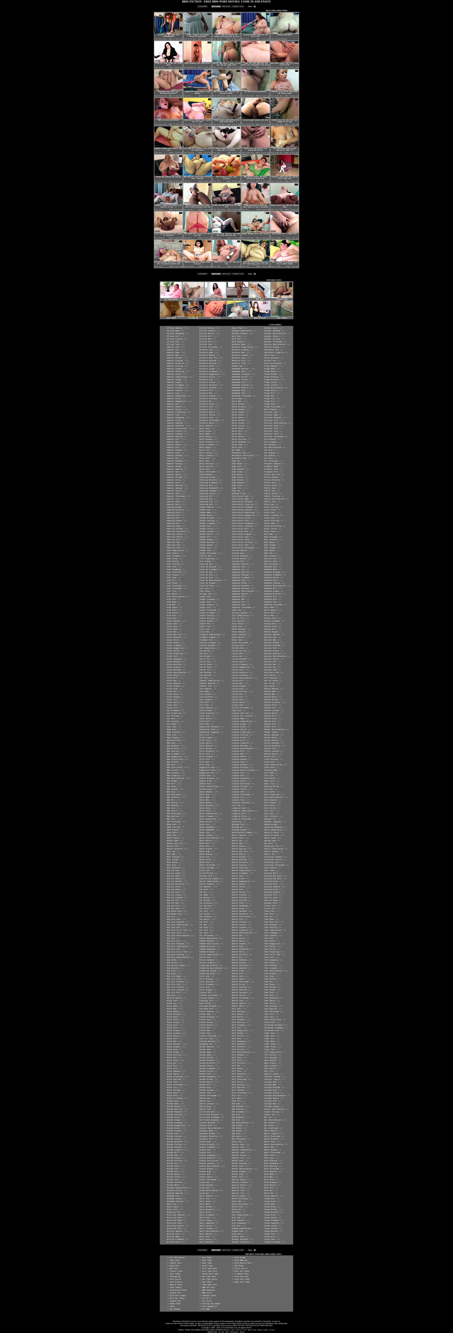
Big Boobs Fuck (174, 914)
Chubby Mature (206, 534)
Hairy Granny (205, 1220)
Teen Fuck (269, 957)
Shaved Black (270, 697)
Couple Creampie (207, 613)
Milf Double (237, 1033)
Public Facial (271, 494)
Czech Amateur (206, 708)
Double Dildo (205, 781)
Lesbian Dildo (239, 727)
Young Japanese (271, 1223)
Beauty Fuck (173, 846)
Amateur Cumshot (175, 391)
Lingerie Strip (239, 816)
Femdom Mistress (207, 947)
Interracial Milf (240, 529)
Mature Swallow (239, 990)
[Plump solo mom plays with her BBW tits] (226, 204)
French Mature (206, 1025)
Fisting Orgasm (206, 998)
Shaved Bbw (269, 694)
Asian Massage (174, 670)
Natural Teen (238, 1191)
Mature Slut (237, 974)
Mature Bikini (239, 854)
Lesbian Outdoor (240, 765)
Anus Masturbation (176, 597)
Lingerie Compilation (242, 811)
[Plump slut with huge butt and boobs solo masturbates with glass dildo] (255, 62)
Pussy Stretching (272, 526)
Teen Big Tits (271, 922)
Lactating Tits (239, 651)
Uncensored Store (178, 1290)
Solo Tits (269, 811)
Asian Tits (172, 708)
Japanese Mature (240, 594)
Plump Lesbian (271, 385)
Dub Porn (260, 299)
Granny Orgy (205, 1172)
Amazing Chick (174, 513)
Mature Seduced (239, 968)
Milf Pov (236, 1066)
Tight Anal (269, 1033)
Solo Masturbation (273, 797)
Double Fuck (205, 784)
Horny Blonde (238, 404)
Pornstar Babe (271, 415)
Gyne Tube (207, 1263)
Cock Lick (204, 589)
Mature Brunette (240, 862)
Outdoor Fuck (270, 328)
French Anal (205, 1014)
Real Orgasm (270, 556)
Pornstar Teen (271, 434)
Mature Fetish (239, 892)
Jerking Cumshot (240, 613)
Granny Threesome (207, 1180)
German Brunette (207, 1063)
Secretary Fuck (271, 673)
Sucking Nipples (272, 892)
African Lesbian (175, 339)
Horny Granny (238, 423)
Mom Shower (237, 1131)
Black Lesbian (174, 1033)
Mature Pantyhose (240, 949)
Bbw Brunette (173, 749)
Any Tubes (207, 1258)
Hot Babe (236, 450)
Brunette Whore (206, 423)
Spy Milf (268, 843)
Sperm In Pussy (271, 835)
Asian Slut (172, 700)
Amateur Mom (173, 442)
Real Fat (268, 553)
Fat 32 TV (207, 1298)
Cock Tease (204, 591)
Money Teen (237, 1142)
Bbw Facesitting (175, 759)
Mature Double (239, 884)
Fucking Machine (207, 1041)
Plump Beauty (270, 372)
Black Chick (173, 1020)
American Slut (174, 545)
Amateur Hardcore (175, 426)
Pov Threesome (271, 461)
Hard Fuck (236, 339)
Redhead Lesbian (272, 583)
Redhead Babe (270, 570)
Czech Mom (204, 724)
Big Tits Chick (174, 979)
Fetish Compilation (208, 955)
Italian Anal (238, 553)
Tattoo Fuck (270, 906)
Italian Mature (239, 559)
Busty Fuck (204, 450)
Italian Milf (238, 561)
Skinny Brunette (272, 746)
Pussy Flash (270, 510)
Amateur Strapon (175, 477)
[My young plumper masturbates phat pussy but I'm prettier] (226, 147)
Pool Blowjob (270, 410)
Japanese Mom (238, 599)
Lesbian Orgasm (239, 759)
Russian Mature (271, 659)
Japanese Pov (238, 602)
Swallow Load (270, 898)
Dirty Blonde (205, 749)
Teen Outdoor (270, 979)
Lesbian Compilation (242, 721)
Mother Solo (237, 1177)
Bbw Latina (172, 770)
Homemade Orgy (239, 391)
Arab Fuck (171, 610)
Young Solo (269, 1237)
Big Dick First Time (177, 952)
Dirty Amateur (206, 746)
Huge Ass (236, 461)
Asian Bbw (171, 632)
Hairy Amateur (206, 1196)
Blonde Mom (172, 1155)
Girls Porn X (241, 1269)
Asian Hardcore (174, 664)
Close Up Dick (206, 575)
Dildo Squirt (205, 743)
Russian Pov (270, 667)
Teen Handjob (270, 966)
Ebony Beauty (205, 803)
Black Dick (172, 1025)
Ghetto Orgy (205, 1107)
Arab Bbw (171, 605)
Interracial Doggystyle (243, 515)
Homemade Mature (240, 388)
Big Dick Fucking (175, 955)
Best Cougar (173, 860)
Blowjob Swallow (175, 1193)
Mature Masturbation (242, 933)
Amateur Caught (174, 369)
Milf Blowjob (238, 1020)
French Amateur (206, 1012)
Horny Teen (237, 445)
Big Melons (172, 963)
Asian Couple (173, 643)
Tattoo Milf (270, 909)
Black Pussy (173, 1060)
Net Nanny (258, 1330)
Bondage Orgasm (174, 1199)
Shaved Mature (271, 713)
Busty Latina (205, 453)
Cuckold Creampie (207, 643)
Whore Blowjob (271, 1139)
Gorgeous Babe (206, 1131)
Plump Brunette (271, 380)
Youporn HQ (175, 1301)
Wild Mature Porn (243, 1263)
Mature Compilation (241, 871)
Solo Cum (268, 789)
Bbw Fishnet (173, 762)
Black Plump (173, 1052)
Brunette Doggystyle (209, 374)
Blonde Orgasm (174, 1158)
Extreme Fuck (205, 876)
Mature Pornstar (240, 955)
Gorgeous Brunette (208, 1136)
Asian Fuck (172, 656)
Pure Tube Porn (209, 1271)
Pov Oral (268, 450)
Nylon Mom (236, 1201)
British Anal (173, 1234)
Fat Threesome (206, 936)
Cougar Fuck (205, 602)
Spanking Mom (270, 825)
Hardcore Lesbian (240, 350)
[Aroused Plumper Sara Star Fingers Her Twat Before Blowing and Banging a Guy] (168, 261)
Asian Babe (172, 629)
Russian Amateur (272, 635)
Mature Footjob (239, 900)
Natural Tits (238, 1193)
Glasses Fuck (205, 1126)
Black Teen (172, 1082)
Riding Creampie (272, 621)
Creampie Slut (206, 640)
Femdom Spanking (207, 949)
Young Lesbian (271, 1229)
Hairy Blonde (205, 1207)
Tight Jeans (270, 1044)
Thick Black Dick (272, 1020)
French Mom (204, 1031)
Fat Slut (203, 930)
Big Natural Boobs (176, 966)
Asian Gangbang (174, 659)
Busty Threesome (207, 472)
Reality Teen (270, 561)
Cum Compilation (207, 648)
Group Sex (204, 1193)
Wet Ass (268, 1117)
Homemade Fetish (240, 380)
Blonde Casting (174, 1115)
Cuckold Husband (207, 646)
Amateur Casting (175, 366)
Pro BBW (206, 1309)
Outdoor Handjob (272, 331)
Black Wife (172, 1096)
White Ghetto (270, 1131)
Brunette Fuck (206, 380)
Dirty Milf (204, 759)
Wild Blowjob (270, 1182)
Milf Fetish (237, 1036)
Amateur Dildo (174, 399)
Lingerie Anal (239, 808)
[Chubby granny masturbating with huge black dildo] (226, 119)
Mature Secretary (240, 966)
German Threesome (207, 1096)
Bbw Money (171, 787)
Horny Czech (237, 415)
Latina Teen (237, 705)
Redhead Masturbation (274, 586)
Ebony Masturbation (208, 838)
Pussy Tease (270, 532)
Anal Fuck (171, 567)
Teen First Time (272, 955)
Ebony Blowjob (206, 806)
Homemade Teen (239, 393)
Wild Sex (268, 1191)
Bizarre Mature (174, 998)
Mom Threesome (239, 1139)
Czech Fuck (204, 716)
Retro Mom (269, 616)
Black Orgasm (173, 1047)
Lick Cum (236, 806)
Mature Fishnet (239, 895)
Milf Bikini (237, 1017)
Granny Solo (205, 1174)
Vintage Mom (270, 1104)
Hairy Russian (206, 1242)
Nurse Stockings (240, 1199)
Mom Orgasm (237, 1126)
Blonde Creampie (175, 1123)
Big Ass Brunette (175, 884)
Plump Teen (269, 404)
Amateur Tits (173, 499)
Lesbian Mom (237, 754)
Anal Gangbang (174, 570)
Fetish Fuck (205, 957)
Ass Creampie (173, 711)
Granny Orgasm (206, 1169)
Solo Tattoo (270, 808)
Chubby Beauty (206, 515)
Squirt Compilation (273, 849)
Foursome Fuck (206, 1009)
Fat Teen (203, 933)
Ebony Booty (205, 808)
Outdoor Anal (238, 1237)
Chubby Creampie (207, 523)
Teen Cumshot (270, 936)
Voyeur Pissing (271, 1112)
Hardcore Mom (238, 353)
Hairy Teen (237, 328)
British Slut (205, 342)
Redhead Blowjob (272, 572)
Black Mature (173, 1036)
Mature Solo (237, 976)
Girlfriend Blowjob (208, 1115)
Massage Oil (237, 827)
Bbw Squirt (172, 811)
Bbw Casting (173, 751)
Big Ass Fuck (173, 892)
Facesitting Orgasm (208, 879)
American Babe (174, 526)
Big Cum (170, 938)
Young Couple (270, 1218)
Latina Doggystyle (241, 667)
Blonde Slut (173, 1169)
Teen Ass (268, 917)
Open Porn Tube (242, 1282)
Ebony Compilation (208, 814)
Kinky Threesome (240, 643)
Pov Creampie (270, 442)
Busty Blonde (205, 439)
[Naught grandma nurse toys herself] (255, 232)
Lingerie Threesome (241, 819)
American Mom (173, 542)
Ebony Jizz (204, 833)
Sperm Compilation (273, 830)
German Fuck (205, 1074)
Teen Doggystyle (272, 944)
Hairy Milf (204, 1237)
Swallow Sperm (271, 900)
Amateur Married (175, 437)
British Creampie (175, 1239)
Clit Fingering (206, 559)
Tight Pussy (270, 1047)
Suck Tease (269, 871)
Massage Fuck (238, 825)
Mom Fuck (236, 1120)
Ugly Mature (270, 1069)
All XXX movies (171, 299)
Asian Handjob (174, 662)
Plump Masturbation (273, 388)
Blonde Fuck (173, 1134)
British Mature (206, 334)
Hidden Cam (237, 366)
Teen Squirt (270, 1001)
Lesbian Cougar (239, 724)
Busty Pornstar (206, 464)
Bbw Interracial (175, 768)
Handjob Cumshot (240, 334)
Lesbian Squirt (239, 781)
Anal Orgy (171, 578)
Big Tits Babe (174, 976)
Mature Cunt (237, 876)
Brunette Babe (206, 353)
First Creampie (206, 985)
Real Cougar (270, 548)
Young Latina (270, 1226)
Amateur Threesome (176, 496)
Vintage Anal (270, 1082)
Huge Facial (237, 477)
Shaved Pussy (270, 719)
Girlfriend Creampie (209, 1117)
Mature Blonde (239, 857)
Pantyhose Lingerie (273, 353)
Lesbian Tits (238, 797)
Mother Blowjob (239, 1163)
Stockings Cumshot (273, 857)
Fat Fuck (203, 911)
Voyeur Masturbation (274, 1109)
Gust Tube (207, 1260)
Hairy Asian (205, 1201)
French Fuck (205, 1020)
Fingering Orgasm (207, 971)
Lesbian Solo (238, 776)
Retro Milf (269, 613)
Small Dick (269, 781)
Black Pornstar (174, 1055)
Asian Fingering (175, 654)
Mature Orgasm (239, 944)
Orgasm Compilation (241, 1229)
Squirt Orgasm (271, 852)
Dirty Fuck (204, 754)
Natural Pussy (239, 1188)
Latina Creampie (240, 664)
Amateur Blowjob (175, 361)
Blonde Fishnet (174, 1131)
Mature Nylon (238, 941)
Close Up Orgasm (207, 583)
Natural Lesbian (240, 1182)
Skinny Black (270, 738)
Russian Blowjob (272, 646)
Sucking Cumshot (272, 887)
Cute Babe (204, 692)
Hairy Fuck (204, 1218)
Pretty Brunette (272, 480)
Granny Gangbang (207, 1155)
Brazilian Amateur (176, 1215)
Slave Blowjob (271, 759)
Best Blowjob (173, 857)
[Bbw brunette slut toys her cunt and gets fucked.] (226, 90)
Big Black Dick (174, 911)
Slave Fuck (269, 762)
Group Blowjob (206, 1185)
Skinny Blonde (271, 740)
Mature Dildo (238, 879)
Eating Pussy (205, 789)
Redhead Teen (270, 602)
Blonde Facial (174, 1128)
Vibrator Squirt (272, 1079)
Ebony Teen (204, 862)
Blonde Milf (173, 1153)
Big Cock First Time (177, 930)
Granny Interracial (208, 1161)
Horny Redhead (239, 442)
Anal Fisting (173, 564)
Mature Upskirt (239, 1003)
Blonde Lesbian (174, 1147)
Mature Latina (239, 925)
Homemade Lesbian (240, 385)
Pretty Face (270, 483)
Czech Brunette (206, 713)
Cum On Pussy (205, 667)
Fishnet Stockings (208, 995)
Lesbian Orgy (238, 762)
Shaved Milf (270, 716)
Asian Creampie (174, 646)
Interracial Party (241, 540)
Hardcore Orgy (239, 358)
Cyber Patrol (236, 1330)
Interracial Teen (240, 545)
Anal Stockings (174, 586)
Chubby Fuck (205, 526)
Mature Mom (237, 936)
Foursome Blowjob (207, 1006)
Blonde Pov (172, 1163)
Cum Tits (203, 678)
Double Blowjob (206, 778)
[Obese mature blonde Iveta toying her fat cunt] (197, 119)
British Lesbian (207, 331)
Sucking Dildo (271, 890)
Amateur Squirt (174, 475)
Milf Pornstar (239, 1063)
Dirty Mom (204, 762)
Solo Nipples (270, 800)
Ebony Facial (205, 822)
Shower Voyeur (271, 732)
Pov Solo (268, 458)
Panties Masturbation (274, 344)
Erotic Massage (206, 868)
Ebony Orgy (204, 852)
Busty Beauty (205, 437)
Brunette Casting (207, 363)
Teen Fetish (270, 949)
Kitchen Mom (237, 648)
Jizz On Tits (238, 618)
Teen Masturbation (273, 971)
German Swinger (206, 1090)
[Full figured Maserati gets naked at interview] (168, 232)
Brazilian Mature (175, 1226)
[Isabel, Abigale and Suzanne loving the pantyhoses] (197, 33)
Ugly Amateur (270, 1060)
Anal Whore (172, 594)
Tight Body (269, 1041)
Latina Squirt (239, 702)
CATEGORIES (202, 6)
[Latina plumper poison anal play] (255, 119)
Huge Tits (236, 488)
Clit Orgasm (205, 561)
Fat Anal (203, 890)
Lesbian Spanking (240, 778)
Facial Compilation (208, 881)
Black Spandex (174, 1071)
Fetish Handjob (206, 960)
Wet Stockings (271, 1128)
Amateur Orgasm (174, 450)
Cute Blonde (205, 694)
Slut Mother (270, 778)
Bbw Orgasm (172, 789)
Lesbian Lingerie (240, 743)
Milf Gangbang (239, 1041)
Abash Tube (175, 1304)
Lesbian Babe (238, 719)
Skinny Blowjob (271, 743)
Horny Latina (238, 426)
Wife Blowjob (270, 1161)
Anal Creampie (174, 556)
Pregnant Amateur (272, 464)
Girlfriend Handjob (208, 1120)
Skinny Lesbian (271, 751)
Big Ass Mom (173, 903)
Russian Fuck (270, 648)
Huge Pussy (237, 486)
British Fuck (173, 1242)
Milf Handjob (238, 1044)
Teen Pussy (269, 985)
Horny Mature (238, 429)
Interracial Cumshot (242, 510)
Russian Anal (270, 637)
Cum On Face (205, 662)
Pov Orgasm (269, 453)
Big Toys (171, 995)
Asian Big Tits (174, 635)
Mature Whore (238, 1006)
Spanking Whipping (273, 827)
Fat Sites (207, 1301)
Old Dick (236, 1212)
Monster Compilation (242, 1150)
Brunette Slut (206, 407)
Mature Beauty (239, 846)
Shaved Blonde (271, 700)
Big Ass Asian (174, 873)
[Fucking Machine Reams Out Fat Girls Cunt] (255, 33)
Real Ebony (269, 551)
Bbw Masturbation (175, 778)
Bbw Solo (171, 808)
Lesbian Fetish (239, 730)
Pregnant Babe (271, 467)
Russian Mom (270, 664)
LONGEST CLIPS (237, 6)
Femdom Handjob (206, 941)
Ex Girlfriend (206, 873)
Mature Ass (237, 841)
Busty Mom (204, 461)
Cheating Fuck (206, 486)
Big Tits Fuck (174, 985)
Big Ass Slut (173, 906)
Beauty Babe (173, 841)
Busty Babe (204, 434)
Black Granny (173, 1031)
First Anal (204, 976)
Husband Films (239, 494)
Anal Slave (172, 583)
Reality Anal (270, 559)
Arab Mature (173, 613)
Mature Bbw (237, 843)
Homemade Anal (239, 372)
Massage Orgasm (239, 830)
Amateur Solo (173, 472)
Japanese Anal (239, 567)
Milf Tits (236, 1096)
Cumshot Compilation (209, 681)
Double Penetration (208, 787)
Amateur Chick (174, 374)
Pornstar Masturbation (275, 423)
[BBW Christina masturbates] (168, 119)
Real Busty (269, 542)
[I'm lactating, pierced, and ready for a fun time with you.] (226, 232)
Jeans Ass (236, 610)
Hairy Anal (204, 1199)
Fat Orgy (203, 928)
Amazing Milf (173, 518)
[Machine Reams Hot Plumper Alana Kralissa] (197, 261)
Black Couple (173, 1022)
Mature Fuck (237, 903)
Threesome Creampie (273, 1028)
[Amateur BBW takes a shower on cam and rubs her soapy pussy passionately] (226, 62)
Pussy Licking (271, 515)
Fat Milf (203, 922)
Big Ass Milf (173, 900)
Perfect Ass (270, 361)
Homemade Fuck (239, 382)
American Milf (174, 540)
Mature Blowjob (239, 860)
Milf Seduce (237, 1069)
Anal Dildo (172, 559)
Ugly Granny (270, 1063)
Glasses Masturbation (210, 1128)
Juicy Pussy (237, 624)
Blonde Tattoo (174, 1177)
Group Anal (204, 1182)
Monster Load (238, 1153)
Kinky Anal (237, 627)
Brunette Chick (206, 366)
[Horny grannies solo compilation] (197, 62)
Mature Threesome (240, 998)
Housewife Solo (239, 458)
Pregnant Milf (271, 472)
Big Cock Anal (174, 919)
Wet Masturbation (272, 1120)
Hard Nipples (238, 342)
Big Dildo (171, 960)
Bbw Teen (171, 819)
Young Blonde (270, 1210)
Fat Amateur (205, 887)
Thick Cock (269, 1022)
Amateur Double (174, 407)
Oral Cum (236, 1218)
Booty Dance (173, 1207)
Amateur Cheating (175, 372)
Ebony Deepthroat (207, 819)
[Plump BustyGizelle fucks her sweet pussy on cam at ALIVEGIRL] (255, 204)
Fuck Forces (215, 318)
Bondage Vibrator (175, 1201)
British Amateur (175, 1231)
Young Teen (269, 1239)
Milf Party (237, 1060)
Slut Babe (269, 773)
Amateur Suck (173, 483)
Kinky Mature (238, 637)
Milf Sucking (238, 1085)
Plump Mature (270, 391)
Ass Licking (173, 721)
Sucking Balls (271, 873)
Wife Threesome (271, 1169)
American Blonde (175, 529)
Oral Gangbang (239, 1223)
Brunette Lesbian (207, 388)
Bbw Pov (170, 800)
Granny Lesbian (206, 1163)
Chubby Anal (205, 510)
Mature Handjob (239, 911)
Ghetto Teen (205, 1109)
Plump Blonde (270, 374)
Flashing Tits (206, 1001)
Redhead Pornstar (272, 594)
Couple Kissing (206, 618)
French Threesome (207, 1036)
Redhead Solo (270, 599)
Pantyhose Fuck (271, 350)
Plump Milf (269, 393)
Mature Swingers (240, 993)
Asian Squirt (173, 702)
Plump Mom (269, 396)
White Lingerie (271, 1134)
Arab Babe (171, 602)
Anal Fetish (173, 561)
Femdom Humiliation (208, 944)
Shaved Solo (270, 721)
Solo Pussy (269, 806)
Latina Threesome (240, 708)
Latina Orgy (237, 689)
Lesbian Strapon (240, 787)
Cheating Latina (207, 494)
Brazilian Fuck (174, 1223)
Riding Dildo (270, 627)
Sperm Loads (270, 838)
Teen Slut (269, 993)
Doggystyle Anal (207, 768)
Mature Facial (239, 887)
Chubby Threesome (207, 553)
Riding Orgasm (271, 632)
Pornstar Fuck (271, 420)
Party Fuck (269, 355)
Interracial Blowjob (242, 502)
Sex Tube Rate (209, 1277)
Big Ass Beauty (174, 879)
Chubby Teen (205, 551)
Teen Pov (268, 982)
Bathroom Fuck (174, 740)
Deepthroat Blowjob (208, 727)
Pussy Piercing (271, 521)
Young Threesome (272, 1242)
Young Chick (270, 1215)
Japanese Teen (239, 605)
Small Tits (269, 784)
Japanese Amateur (240, 564)
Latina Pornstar (240, 692)
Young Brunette (271, 1212)
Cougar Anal (205, 597)
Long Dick (236, 822)
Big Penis (171, 971)
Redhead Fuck (270, 580)
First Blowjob (206, 979)
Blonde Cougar (174, 1120)
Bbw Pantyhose (174, 795)
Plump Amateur (271, 366)
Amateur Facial (174, 410)
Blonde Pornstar (175, 1161)
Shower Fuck (270, 727)
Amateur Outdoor (175, 456)
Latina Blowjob (239, 659)
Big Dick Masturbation (178, 957)
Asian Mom (171, 681)
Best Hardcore (174, 868)
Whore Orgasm (270, 1150)
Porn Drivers (237, 318)
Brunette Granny (207, 382)
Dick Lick (204, 735)
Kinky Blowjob (239, 629)
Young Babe (269, 1204)
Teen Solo (269, 995)
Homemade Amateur (240, 369)
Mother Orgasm (239, 1172)
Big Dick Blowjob (175, 944)
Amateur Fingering (176, 412)
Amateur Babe (173, 353)
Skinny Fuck (270, 749)
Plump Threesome (272, 407)
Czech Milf (204, 721)
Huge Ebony (237, 475)
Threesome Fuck (271, 1031)
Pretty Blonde (271, 477)
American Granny (175, 534)
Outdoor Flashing (240, 1242)
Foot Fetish (205, 1003)
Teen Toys (269, 1017)
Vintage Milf (270, 1101)
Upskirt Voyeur (271, 1074)
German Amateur (206, 1047)
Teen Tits (269, 1014)
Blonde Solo (173, 1172)
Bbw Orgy (171, 792)
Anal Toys (171, 591)
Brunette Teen (206, 418)
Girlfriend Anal (207, 1112)
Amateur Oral (173, 448)
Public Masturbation (274, 499)
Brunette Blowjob (207, 361)
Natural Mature (239, 1185)
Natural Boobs (239, 1180)
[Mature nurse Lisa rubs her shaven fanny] (284, 204)
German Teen (205, 1093)
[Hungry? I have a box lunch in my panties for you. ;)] (168, 204)
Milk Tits (236, 1101)
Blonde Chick (173, 1117)
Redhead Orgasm (271, 591)
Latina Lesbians (240, 675)
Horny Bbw (236, 401)
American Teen (174, 548)
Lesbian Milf (238, 751)
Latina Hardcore (240, 673)
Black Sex (171, 1063)
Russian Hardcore (272, 654)
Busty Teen (204, 469)
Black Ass (171, 1003)
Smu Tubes (207, 1282)
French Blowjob (206, 1017)
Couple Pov (204, 624)
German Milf (205, 1085)
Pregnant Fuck (271, 469)
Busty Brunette (206, 442)
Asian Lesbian (174, 667)
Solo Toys (269, 814)
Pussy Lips (269, 518)
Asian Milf (172, 678)
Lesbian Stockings (241, 784)
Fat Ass (203, 892)
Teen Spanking (271, 998)
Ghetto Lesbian (206, 1104)
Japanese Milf (239, 597)
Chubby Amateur (206, 507)
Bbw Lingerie (173, 776)
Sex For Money (271, 681)
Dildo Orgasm (205, 738)
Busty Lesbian (206, 456)
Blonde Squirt (174, 1174)
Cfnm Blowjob (205, 475)
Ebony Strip (205, 860)
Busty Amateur (206, 426)
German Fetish (206, 1071)
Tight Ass (269, 1039)
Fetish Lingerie (207, 963)
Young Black (270, 1207)
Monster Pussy (239, 1155)
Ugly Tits (269, 1071)
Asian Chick (173, 640)
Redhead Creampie (272, 575)
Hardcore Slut (239, 361)
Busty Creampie (206, 445)
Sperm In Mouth (271, 833)
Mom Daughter (238, 1117)
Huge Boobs (237, 464)
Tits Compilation (272, 1052)
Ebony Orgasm (205, 849)
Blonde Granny (174, 1139)
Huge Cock (236, 467)
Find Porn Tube (242, 1279)
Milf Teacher (238, 1090)
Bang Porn (237, 299)
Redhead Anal (270, 567)
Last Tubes (171, 318)
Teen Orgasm (270, 974)
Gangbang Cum (205, 1044)
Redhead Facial (271, 578)
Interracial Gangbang (242, 523)
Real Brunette (271, 540)
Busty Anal (204, 429)
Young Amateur (271, 1196)
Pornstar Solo (271, 431)
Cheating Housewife (208, 488)
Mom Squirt (237, 1136)
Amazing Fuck (173, 515)
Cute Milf (204, 702)
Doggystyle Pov (206, 773)
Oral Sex (236, 1226)
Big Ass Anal (173, 871)
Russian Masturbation (274, 656)
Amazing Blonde (174, 507)
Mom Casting (237, 1109)
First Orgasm (205, 990)
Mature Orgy (237, 947)
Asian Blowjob (174, 637)
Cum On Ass (204, 659)
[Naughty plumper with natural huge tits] (168, 147)
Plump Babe (269, 369)
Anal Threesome (174, 589)
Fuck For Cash (206, 1039)
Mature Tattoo (239, 995)
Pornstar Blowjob (272, 418)
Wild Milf (269, 1188)
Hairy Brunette (206, 1210)
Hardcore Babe (239, 344)
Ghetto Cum (204, 1101)
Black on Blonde (175, 1098)
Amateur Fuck (173, 415)
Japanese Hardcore (241, 589)
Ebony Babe (204, 797)
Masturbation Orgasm (242, 833)
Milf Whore (237, 1098)
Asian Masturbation (176, 673)
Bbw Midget (172, 781)
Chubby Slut (205, 548)
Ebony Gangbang (206, 827)
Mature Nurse (238, 938)
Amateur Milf (173, 439)
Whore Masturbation (273, 1145)
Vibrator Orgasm (272, 1077)
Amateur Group (174, 420)
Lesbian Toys (238, 800)
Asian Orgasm (173, 686)
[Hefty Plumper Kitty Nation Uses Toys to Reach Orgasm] (284, 261)
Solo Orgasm (270, 803)
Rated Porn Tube (210, 1274)
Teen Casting (270, 928)
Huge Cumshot (238, 469)
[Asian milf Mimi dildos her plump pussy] (168, 62)
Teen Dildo (269, 941)
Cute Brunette (206, 697)
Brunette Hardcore (208, 385)
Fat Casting (205, 906)
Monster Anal (238, 1145)
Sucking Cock (270, 884)
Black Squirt (173, 1074)
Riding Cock (270, 618)
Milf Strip (237, 1082)
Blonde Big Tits (175, 1109)
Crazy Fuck (204, 629)
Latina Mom (237, 683)
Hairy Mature (205, 1234)
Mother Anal (237, 1161)
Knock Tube (207, 1266)
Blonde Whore (173, 1185)
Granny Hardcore (207, 1158)
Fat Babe (203, 895)
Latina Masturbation (242, 678)
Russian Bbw (270, 640)
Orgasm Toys (237, 1231)
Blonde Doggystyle (176, 1126)
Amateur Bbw (173, 355)
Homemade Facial (240, 377)
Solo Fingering (271, 795)
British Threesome (208, 347)
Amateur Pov (173, 458)
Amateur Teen (173, 494)
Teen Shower (270, 990)
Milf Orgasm (237, 1055)
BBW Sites (207, 1293)
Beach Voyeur (173, 838)
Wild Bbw (268, 1177)
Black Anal (172, 1001)
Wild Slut (269, 1193)
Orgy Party (237, 1234)
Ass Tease (171, 724)
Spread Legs (270, 841)
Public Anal (270, 488)
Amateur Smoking (175, 469)
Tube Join (193, 299)
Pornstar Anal (271, 412)
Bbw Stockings (174, 814)
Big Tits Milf (174, 993)
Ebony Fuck (204, 825)
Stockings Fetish (272, 860)
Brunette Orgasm (207, 396)
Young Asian (270, 1201)
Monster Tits (238, 1158)
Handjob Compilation (242, 331)
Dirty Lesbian (206, 757)
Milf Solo (236, 1071)
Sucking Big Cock (272, 876)
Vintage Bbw (270, 1085)
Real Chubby (270, 545)
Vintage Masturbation (274, 1096)
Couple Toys (205, 627)
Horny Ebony (237, 418)
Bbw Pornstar (173, 797)
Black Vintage (174, 1090)
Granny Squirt (206, 1177)
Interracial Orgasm (241, 534)
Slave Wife (269, 768)
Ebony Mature (205, 841)
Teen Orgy (269, 976)
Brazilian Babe (174, 1220)
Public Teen (270, 502)
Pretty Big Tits (272, 475)
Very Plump (240, 1258)
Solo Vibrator (271, 816)
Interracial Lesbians (242, 526)
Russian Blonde (271, 643)
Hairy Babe (204, 1204)
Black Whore (173, 1093)
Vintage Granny (271, 1093)
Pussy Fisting (271, 507)
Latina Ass (237, 656)
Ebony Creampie (206, 816)
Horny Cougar (238, 412)
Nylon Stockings (240, 1204)
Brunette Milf (206, 391)
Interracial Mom (240, 532)
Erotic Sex (204, 871)
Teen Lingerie (271, 968)
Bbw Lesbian (173, 773)
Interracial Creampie (242, 507)
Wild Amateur (270, 1172)
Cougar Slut (205, 608)
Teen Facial (270, 947)
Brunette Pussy (206, 404)
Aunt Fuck (171, 727)
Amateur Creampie (175, 385)
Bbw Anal (171, 743)
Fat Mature (204, 919)
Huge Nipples (238, 483)
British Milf (205, 336)
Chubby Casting (206, 521)
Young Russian (271, 1231)
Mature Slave (238, 971)
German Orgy (205, 1088)
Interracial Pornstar (242, 542)
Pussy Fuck (269, 513)
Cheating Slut (206, 502)
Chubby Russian (206, 542)
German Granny (206, 1079)
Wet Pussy (269, 1126)
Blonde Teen (173, 1180)
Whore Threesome (272, 1153)
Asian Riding (173, 697)
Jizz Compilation (240, 616)
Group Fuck (204, 1188)
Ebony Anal (204, 795)
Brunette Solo (206, 410)
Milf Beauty (237, 1014)
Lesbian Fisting (240, 735)
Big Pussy (171, 974)
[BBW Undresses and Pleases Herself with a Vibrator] (197, 175)
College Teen (205, 594)
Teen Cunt (269, 938)
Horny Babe (237, 399)
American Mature (175, 537)
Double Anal (205, 776)
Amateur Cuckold (175, 388)
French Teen (205, 1033)
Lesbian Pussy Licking (243, 770)
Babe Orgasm (173, 738)
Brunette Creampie (208, 372)
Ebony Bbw (204, 800)
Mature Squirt (239, 979)
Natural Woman (239, 1196)
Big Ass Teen (173, 909)
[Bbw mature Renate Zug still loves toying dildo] (284, 62)
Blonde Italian (174, 1145)
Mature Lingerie (240, 930)
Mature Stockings (240, 982)
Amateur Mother (174, 445)
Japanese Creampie (241, 578)
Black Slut (172, 1066)
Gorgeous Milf (206, 1139)
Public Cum (269, 491)
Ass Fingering (174, 713)
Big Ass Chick (174, 887)
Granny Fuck (205, 1153)
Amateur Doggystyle (176, 401)
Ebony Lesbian (206, 835)
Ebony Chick (205, 811)
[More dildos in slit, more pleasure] (226, 175)
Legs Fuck (236, 711)
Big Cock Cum (173, 928)
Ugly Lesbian (270, 1066)
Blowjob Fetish (174, 1191)
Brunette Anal (206, 350)
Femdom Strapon (206, 952)
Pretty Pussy (270, 486)
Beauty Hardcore (175, 849)
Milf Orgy (236, 1058)
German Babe (205, 1052)
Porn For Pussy (242, 1271)
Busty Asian (205, 431)
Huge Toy (236, 491)
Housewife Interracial (243, 456)
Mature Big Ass (239, 849)
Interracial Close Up (242, 504)
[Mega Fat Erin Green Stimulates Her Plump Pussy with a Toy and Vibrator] (255, 261)
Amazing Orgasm (174, 521)
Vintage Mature (271, 1098)
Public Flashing (272, 496)
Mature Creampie (240, 873)
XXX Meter (239, 1266)
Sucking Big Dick (272, 879)
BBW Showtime (208, 1290)
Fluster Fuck (282, 299)
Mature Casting (239, 865)
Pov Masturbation (272, 448)
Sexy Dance (269, 686)
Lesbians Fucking (240, 803)
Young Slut (269, 1234)
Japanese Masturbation (243, 591)
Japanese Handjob (240, 586)
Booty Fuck (172, 1210)
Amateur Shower (174, 467)
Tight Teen (269, 1050)
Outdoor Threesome (273, 342)
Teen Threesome (271, 1012)
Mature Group (238, 909)
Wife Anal (269, 1158)
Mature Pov (237, 957)
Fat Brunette (205, 903)
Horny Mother (238, 437)
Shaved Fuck (270, 708)
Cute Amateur (205, 689)
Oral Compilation (240, 1215)
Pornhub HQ (193, 318)
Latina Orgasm (239, 686)
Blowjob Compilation (177, 1188)
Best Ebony (172, 862)
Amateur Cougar (174, 380)
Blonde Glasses (174, 1136)
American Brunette (176, 532)
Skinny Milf (270, 757)
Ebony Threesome (207, 865)
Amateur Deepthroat (176, 396)
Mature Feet (237, 890)
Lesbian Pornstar (240, 768)
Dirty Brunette (206, 751)
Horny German (238, 420)
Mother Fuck (237, 1166)
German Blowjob (206, 1060)
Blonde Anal (173, 1101)
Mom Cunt (236, 1115)
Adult (172, 1307)
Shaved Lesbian (271, 711)
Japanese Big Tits (241, 572)
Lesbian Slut (238, 773)
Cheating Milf (206, 496)
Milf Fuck (236, 1039)
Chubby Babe (205, 513)
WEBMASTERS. (213, 1332)
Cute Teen (204, 705)
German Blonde (206, 1058)
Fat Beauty (204, 898)
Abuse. (242, 1332)
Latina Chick (238, 662)
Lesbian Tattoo (239, 789)
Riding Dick (270, 624)
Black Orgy (172, 1050)
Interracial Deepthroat (243, 513)
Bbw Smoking (173, 806)
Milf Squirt (237, 1077)
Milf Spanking (239, 1074)
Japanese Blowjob (240, 575)
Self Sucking (270, 678)
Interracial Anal (240, 496)
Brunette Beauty (207, 355)
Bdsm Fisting (173, 827)
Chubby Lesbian (206, 532)
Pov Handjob (270, 445)
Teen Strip (269, 1003)
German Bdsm (205, 1055)
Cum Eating (204, 651)
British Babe (173, 1237)
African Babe (173, 331)
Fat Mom (203, 925)
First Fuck (204, 987)
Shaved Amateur (271, 689)
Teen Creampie (271, 933)
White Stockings (272, 1136)
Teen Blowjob (270, 925)
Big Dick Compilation (177, 947)
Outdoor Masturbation (274, 334)
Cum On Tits (205, 670)
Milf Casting (238, 1022)
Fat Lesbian (205, 917)
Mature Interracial (241, 917)
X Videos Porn (241, 1274)
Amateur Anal (173, 347)
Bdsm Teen (171, 835)
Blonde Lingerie (175, 1150)
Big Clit (171, 917)
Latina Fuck (237, 670)
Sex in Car (269, 683)
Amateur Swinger (175, 488)
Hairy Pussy (205, 1239)
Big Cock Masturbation (178, 936)
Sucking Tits (270, 895)
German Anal (205, 1050)
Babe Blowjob (173, 732)
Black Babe (172, 1006)
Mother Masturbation (242, 1169)
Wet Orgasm (269, 1123)
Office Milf (237, 1207)
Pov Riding (269, 456)
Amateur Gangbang (175, 418)
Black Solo (172, 1069)
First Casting (206, 982)
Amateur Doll (173, 404)
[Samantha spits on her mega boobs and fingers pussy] (284, 90)
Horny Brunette (239, 407)
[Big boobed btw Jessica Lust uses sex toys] (197, 232)
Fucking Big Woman (211, 1304)
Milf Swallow (238, 1088)
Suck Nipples (270, 868)
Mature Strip (238, 985)
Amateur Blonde (174, 358)
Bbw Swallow (173, 816)
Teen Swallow (270, 1009)
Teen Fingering (271, 952)
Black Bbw (171, 1009)
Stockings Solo (271, 862)
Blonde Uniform (174, 1182)
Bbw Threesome (174, 822)
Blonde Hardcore (175, 1142)
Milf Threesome (239, 1093)
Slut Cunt (269, 776)
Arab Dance (172, 608)
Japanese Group (239, 583)
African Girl (173, 336)
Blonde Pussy (173, 1166)
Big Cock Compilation (177, 925)
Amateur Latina (174, 431)
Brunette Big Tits (208, 358)
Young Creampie (271, 1220)
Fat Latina (204, 914)
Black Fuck (172, 1028)
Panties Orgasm (271, 347)
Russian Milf (270, 662)
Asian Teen (172, 705)
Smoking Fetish (271, 787)
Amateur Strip (174, 480)
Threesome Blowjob (273, 1025)
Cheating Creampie (208, 483)
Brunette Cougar (207, 369)
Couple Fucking (206, 616)
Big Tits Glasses (175, 987)
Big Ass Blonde (174, 881)
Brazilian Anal (174, 1218)
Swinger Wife (270, 903)
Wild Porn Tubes (178, 1296)
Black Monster (174, 1044)
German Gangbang (207, 1077)
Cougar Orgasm (206, 605)
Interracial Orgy (240, 537)
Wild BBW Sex (241, 1260)
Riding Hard (270, 629)
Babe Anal (171, 730)
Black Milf (172, 1039)
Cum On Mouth (205, 664)
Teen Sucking (270, 1006)
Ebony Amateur (206, 792)
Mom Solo (236, 1134)
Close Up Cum (205, 572)
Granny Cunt (205, 1150)
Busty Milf (204, 458)
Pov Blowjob (270, 439)
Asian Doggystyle (175, 648)
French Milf (205, 1028)
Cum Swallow (205, 675)
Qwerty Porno (259, 318)
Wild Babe (269, 1174)
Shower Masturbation (274, 730)
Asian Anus (172, 627)
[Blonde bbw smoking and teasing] (168, 175)
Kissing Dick (238, 646)
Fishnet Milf (205, 993)
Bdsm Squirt (173, 833)
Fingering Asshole (208, 966)
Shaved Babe (270, 692)
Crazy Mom (204, 632)
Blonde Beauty (174, 1107)
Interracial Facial (241, 518)
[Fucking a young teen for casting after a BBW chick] (284, 175)
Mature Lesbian (239, 928)
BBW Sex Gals (208, 1288)
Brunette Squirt (207, 412)
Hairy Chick (205, 1212)
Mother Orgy (237, 1174)
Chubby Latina (206, 529)
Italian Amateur (240, 551)
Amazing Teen (173, 523)
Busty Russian (206, 467)
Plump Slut (269, 399)
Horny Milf (237, 431)
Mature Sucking (239, 987)
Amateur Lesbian (175, 434)
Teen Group (269, 963)
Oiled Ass (236, 1210)
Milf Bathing (238, 1012)
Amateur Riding (174, 464)
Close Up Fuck (206, 578)
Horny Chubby (238, 410)
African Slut (173, 342)
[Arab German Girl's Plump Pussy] (284, 232)
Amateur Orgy (173, 453)
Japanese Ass (238, 570)
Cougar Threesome (207, 610)
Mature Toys (237, 1001)
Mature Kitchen (239, 922)
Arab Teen (171, 618)
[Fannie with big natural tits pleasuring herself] (255, 147)
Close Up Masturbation (210, 580)
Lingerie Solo (239, 814)
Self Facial (270, 675)
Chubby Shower (206, 545)
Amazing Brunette (175, 510)
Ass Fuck (171, 719)
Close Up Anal (206, 564)
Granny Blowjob (206, 1145)
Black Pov (171, 1058)
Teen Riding (270, 987)
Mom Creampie (238, 1112)
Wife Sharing (270, 1166)
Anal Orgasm (173, 575)
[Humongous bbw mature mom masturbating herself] (168, 90)
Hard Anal (236, 336)
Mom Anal (236, 1104)
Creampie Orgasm (207, 637)
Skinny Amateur (271, 735)
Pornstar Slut (271, 429)
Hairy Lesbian (206, 1229)
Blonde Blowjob (174, 1112)
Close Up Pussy (206, 586)
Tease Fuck (269, 911)
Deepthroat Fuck (207, 730)
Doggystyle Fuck (207, 770)
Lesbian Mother (239, 757)
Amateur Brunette (175, 363)
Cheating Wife (206, 504)
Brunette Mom (205, 393)
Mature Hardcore (240, 914)
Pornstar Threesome (273, 437)
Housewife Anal (239, 453)
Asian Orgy (172, 689)
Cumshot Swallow (207, 683)
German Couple (206, 1066)
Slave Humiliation (273, 765)
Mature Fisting (239, 898)
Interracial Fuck (240, 521)
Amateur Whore (174, 502)
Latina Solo (237, 700)
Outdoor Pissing (272, 339)
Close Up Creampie (208, 570)
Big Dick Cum (173, 949)
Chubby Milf (205, 537)
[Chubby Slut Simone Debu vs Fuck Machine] (197, 90)
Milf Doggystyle (240, 1031)
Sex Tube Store (209, 1279)
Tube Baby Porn (209, 1285)
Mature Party (238, 952)
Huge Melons (237, 480)
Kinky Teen (237, 640)
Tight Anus (269, 1036)
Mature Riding (239, 963)
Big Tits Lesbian (175, 990)
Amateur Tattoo (174, 491)
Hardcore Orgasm (240, 355)
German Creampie (207, 1069)
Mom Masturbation (240, 1123)
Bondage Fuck (173, 1196)
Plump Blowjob (271, 377)
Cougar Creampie (207, 599)
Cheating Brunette (208, 480)
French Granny (206, 1022)
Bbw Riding (172, 803)
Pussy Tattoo (270, 529)
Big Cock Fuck (174, 933)
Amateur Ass (173, 350)
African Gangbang (175, 334)
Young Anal (269, 1199)
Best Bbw (171, 854)
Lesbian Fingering (241, 732)
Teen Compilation (272, 930)
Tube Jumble (282, 318)
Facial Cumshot (206, 884)
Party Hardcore (271, 358)
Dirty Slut (204, 765)
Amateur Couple (174, 382)
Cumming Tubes (209, 1296)
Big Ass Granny (174, 895)
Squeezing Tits (271, 846)
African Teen (173, 344)
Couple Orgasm (206, 621)
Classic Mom (205, 556)
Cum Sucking (205, 673)
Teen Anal (269, 914)
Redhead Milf (270, 589)
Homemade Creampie (241, 374)
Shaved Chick (270, 705)
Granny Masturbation (209, 1166)
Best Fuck (171, 865)
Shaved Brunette (272, 702)
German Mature (206, 1082)
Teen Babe (269, 919)
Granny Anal (205, 1142)
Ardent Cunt (215, 299)
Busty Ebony (205, 448)
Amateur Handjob (175, 423)
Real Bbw (268, 534)
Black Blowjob (174, 1014)
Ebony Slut (204, 857)
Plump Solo (269, 401)
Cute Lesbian (205, 700)
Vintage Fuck (270, 1090)
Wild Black (269, 1180)
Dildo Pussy (205, 740)
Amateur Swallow (175, 486)
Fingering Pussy (207, 974)
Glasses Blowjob (207, 1123)
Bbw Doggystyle (174, 757)
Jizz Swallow (238, 621)
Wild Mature (270, 1185)
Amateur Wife (173, 504)
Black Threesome (175, 1085)
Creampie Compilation (210, 635)
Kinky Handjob (239, 632)
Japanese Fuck (239, 580)
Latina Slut (237, 697)
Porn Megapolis (209, 1307)
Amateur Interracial (177, 429)
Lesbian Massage (240, 746)
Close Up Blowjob (207, 567)
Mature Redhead (239, 960)
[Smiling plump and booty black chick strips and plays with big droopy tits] (197, 204)
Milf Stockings (239, 1079)
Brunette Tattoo (207, 415)
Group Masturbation (208, 1191)
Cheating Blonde (207, 477)
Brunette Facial (207, 377)
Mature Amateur (239, 835)
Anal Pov (171, 580)
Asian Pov (171, 692)
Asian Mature (173, 675)
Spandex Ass (270, 819)
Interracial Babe (240, 499)
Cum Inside (204, 656)
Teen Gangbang (271, 960)
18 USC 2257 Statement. (228, 1332)
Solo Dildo (269, 792)
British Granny (206, 328)
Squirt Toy (269, 854)
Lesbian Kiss (238, 740)
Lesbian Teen (238, 792)
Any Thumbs (175, 1309)
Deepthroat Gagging (208, 732)
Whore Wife (269, 1155)
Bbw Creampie (173, 754)
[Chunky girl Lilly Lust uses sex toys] (226, 261)
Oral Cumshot (238, 1220)
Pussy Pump (269, 523)
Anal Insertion (174, 572)
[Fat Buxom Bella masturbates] (255, 90)
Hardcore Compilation (242, 347)
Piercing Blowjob (272, 363)
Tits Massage (270, 1058)
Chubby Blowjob (206, 518)
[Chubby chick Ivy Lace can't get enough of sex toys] (284, 119)
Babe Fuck (171, 735)
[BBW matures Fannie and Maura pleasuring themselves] (255, 175)
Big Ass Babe (173, 876)
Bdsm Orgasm (173, 830)
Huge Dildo (237, 472)
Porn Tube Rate (209, 1269)
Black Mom (171, 1041)
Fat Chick (204, 909)
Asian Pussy (173, 694)
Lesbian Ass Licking (242, 716)
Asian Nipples (174, 683)
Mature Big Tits (240, 852)
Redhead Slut (270, 597)
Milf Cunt (236, 1028)
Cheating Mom (205, 499)
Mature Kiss (237, 919)
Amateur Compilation (177, 377)
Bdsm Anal (171, 825)
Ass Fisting (173, 716)
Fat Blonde (204, 900)
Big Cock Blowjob (175, 922)
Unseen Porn (175, 1293)
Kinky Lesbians (239, 635)
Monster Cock (238, 1147)
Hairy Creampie (206, 1215)
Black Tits (172, 1088)
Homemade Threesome (241, 396)
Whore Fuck (269, 1142)
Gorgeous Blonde (207, 1134)
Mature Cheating (240, 868)
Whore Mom (269, 1147)
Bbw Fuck (171, 765)
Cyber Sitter (269, 1330)
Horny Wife (237, 448)
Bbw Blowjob (173, 746)
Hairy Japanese (206, 1223)
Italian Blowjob (240, 556)
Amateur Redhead (175, 461)
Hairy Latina (205, 1226)
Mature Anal (237, 838)
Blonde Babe (173, 1104)
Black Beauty (173, 1012)
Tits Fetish (270, 1055)
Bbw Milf (171, 784)
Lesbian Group (239, 738)
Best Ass (171, 852)
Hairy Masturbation (208, 1231)
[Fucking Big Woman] (284, 33)
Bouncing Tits (174, 1212)
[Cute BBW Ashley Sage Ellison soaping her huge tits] (284, 147)
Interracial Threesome (243, 548)
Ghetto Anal (205, 1098)
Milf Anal (236, 1009)
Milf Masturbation (241, 1052)
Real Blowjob (270, 537)
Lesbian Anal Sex (240, 713)
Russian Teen (270, 670)
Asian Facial (173, 651)
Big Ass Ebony (174, 890)
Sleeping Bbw (270, 770)
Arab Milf (171, 616)
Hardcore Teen (239, 363)
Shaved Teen (270, 724)
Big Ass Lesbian (175, 898)
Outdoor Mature (271, 336)
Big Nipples (173, 968)
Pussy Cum (269, 504)
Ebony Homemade (206, 830)
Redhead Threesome (273, 605)
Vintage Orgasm (271, 1107)
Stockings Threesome (274, 865)
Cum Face (203, 654)
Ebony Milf (204, 843)
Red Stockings (271, 564)
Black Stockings (175, 1077)
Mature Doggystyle (241, 881)
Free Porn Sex (241, 1277)
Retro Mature (270, 610)
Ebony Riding (205, 854)
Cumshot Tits (205, 686)
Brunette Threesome (208, 420)
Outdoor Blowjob (240, 1239)
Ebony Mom (204, 846)
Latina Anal (237, 654)
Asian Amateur (174, 621)
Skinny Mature (271, 754)
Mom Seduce (237, 1128)
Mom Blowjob (237, 1107)
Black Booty (173, 1017)
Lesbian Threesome (241, 795)
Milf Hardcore (239, 1047)
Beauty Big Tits (175, 843)
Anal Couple (173, 553)
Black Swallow (174, 1079)
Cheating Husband (207, 491)
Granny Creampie (207, 1147)
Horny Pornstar (239, 439)
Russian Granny (271, 651)
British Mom (205, 339)
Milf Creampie (239, 1025)
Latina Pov (237, 694)
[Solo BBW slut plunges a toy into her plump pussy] (197, 147)
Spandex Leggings (272, 822)
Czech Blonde (205, 711)
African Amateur (175, 328)
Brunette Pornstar (208, 399)
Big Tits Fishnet (175, 982)
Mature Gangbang (240, 906)
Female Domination (208, 938)
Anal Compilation (175, 551)
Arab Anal (171, 599)
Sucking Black (271, 881)
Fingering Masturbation (211, 968)
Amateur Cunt (173, 393)
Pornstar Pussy (271, 426)
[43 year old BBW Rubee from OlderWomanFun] (168, 33)
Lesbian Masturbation (242, 749)
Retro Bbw (269, 608)
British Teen (205, 344)
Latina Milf (237, 681)
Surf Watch (248, 1330)
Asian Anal (172, 624)
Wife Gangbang (271, 1163)
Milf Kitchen (238, 1050)
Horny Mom (236, 434)
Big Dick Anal (174, 941)
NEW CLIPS (226, 6)
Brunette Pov (205, 401)
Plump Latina (270, 382)
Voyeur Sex (269, 1115)
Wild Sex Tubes (177, 1298)
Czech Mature (205, 719)
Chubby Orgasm (206, 540)
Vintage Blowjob (272, 1088)
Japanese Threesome (241, 608)
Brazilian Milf (174, 1229)
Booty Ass (171, 1204)
